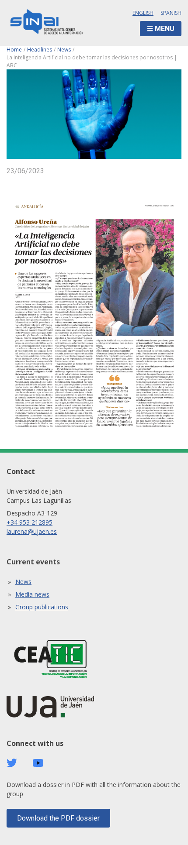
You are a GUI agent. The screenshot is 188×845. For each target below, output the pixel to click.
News (64, 49)
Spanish (170, 13)
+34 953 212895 (29, 522)
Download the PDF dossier (58, 818)
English (142, 13)
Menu (164, 28)
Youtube (38, 763)
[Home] (47, 23)
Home (14, 49)
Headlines (39, 49)
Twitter (12, 763)
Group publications (41, 607)
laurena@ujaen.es (32, 531)
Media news (32, 594)
